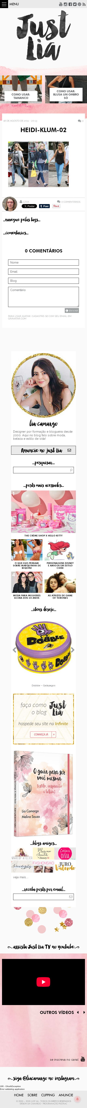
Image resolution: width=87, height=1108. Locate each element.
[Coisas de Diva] (65, 853)
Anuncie (66, 1095)
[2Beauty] (43, 853)
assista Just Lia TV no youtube (43, 947)
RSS (84, 4)
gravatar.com (17, 318)
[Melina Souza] (22, 866)
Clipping (48, 1095)
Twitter (75, 4)
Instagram (65, 4)
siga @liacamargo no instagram (43, 1078)
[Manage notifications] (77, 1099)
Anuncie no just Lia (41, 450)
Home (18, 1095)
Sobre (32, 1095)
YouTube (61, 4)
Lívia (26, 201)
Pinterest (79, 4)
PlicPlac (63, 1104)
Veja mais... (20, 877)
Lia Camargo (34, 1104)
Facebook (70, 4)
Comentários (70, 201)
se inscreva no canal (64, 1059)
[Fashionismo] (43, 866)
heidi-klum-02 (43, 130)
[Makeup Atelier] (22, 853)
